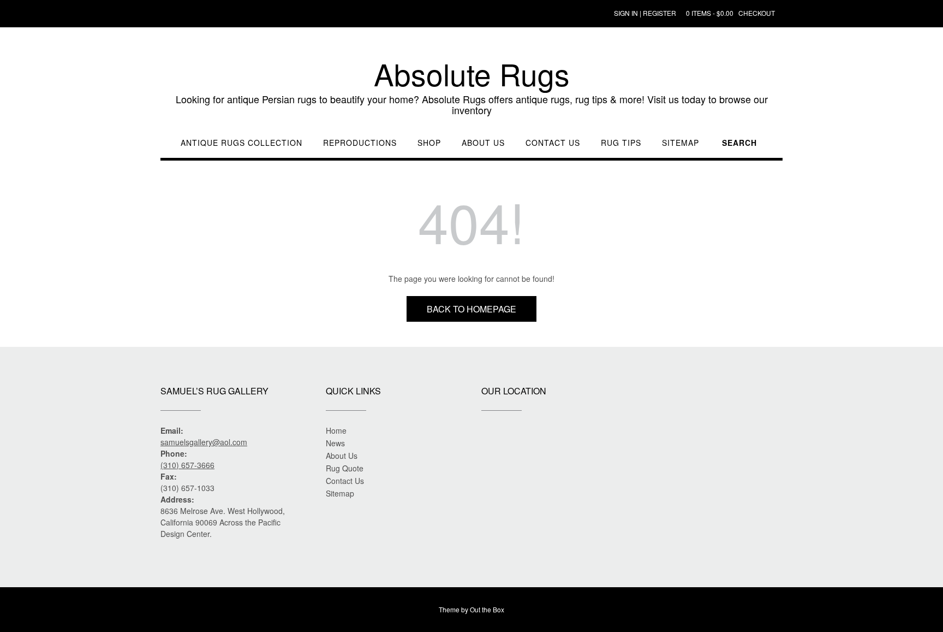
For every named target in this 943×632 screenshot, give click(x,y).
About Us (483, 143)
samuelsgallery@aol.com (203, 441)
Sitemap (680, 143)
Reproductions (360, 143)
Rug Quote (344, 468)
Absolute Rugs (472, 74)
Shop (429, 143)
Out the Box (487, 609)
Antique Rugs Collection (241, 143)
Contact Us (553, 143)
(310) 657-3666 (187, 464)
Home (336, 430)
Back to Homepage (471, 309)
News (335, 443)
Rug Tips (621, 143)
